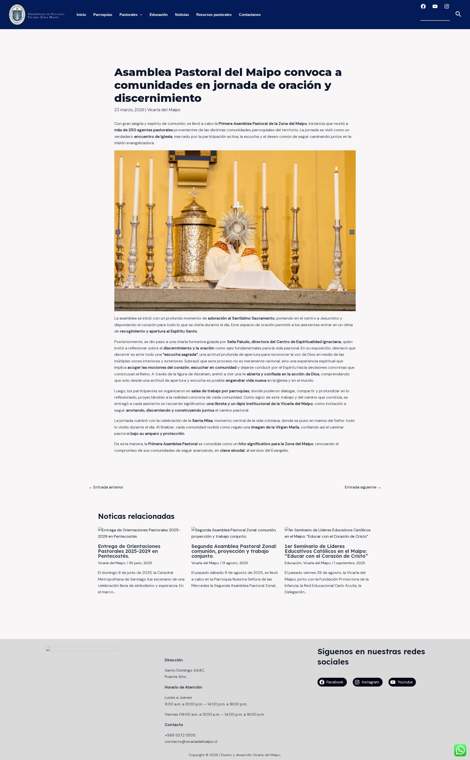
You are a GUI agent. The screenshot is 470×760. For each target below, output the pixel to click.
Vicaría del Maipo (163, 109)
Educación (159, 14)
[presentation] (118, 232)
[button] (458, 14)
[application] (140, 14)
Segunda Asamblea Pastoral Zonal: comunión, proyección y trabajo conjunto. (234, 551)
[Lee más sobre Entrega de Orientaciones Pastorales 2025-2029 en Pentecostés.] (141, 532)
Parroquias (102, 14)
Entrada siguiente (363, 487)
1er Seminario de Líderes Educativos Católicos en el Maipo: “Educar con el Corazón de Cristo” (326, 551)
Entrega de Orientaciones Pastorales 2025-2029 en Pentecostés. (129, 551)
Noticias (182, 14)
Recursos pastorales (214, 14)
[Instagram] (447, 6)
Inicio (81, 14)
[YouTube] (435, 6)
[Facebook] (423, 6)
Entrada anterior (106, 487)
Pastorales (128, 14)
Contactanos (250, 14)
